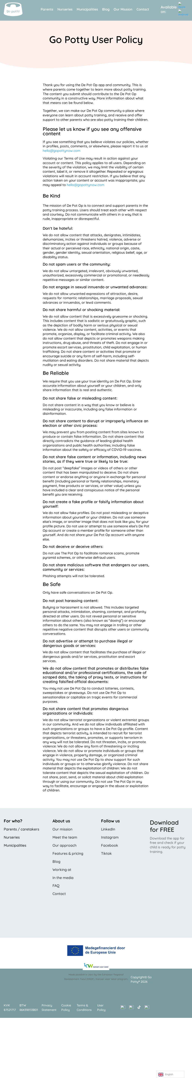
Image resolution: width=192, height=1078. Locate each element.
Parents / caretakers (21, 829)
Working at (61, 869)
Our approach (64, 845)
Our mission (62, 829)
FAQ (55, 885)
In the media (63, 877)
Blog (106, 9)
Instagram (110, 837)
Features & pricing (67, 853)
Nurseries (65, 9)
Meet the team (64, 837)
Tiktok (106, 853)
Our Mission (123, 9)
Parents (47, 9)
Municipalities (87, 9)
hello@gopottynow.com (61, 150)
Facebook (109, 845)
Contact (142, 9)
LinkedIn (108, 829)
